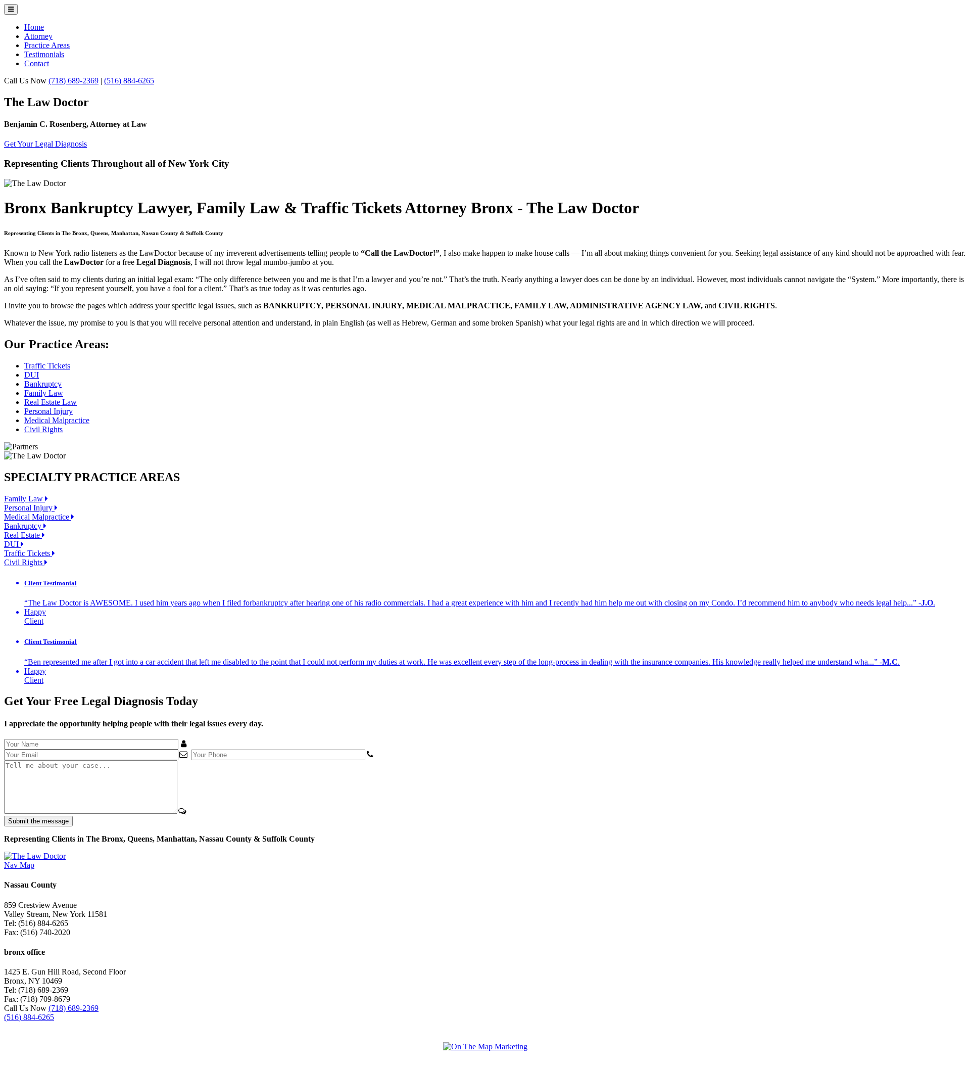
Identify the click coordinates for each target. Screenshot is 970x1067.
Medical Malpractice (56, 420)
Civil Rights (43, 429)
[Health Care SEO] (485, 1046)
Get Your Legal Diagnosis (45, 144)
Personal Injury (48, 411)
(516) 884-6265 (129, 80)
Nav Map (19, 865)
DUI (31, 374)
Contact (36, 63)
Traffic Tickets (47, 365)
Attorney (38, 36)
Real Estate (23, 535)
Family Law (43, 393)
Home (34, 27)
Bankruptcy (43, 384)
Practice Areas (47, 45)
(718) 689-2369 (73, 80)
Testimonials (44, 54)
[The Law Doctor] (35, 856)
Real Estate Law (50, 402)
